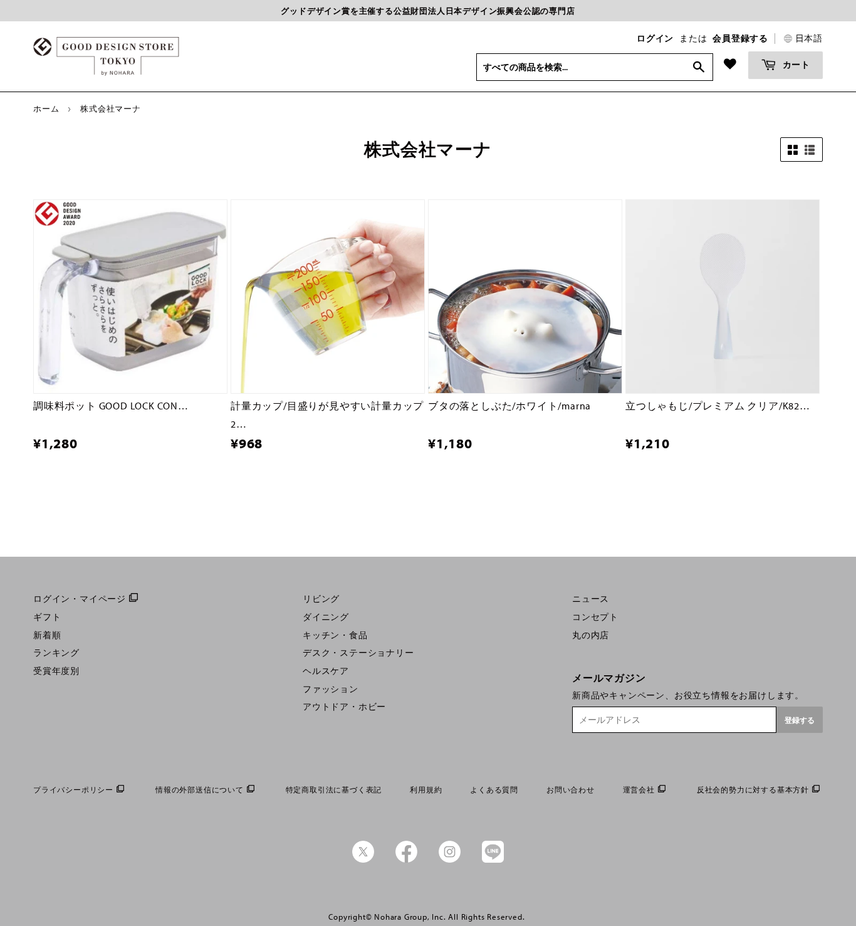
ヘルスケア (326, 670)
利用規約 (426, 789)
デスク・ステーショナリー (358, 652)
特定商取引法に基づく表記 (334, 789)
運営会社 (639, 789)
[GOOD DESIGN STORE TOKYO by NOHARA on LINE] (493, 859)
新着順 (47, 635)
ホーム (46, 108)
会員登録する (740, 38)
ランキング (56, 652)
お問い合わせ (570, 789)
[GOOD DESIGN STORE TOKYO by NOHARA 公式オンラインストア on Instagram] (450, 859)
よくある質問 (494, 789)
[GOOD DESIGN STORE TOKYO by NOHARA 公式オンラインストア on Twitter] (363, 859)
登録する (800, 720)
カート (795, 64)
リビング (321, 598)
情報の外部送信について (199, 789)
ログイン (655, 38)
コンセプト (595, 617)
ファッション (330, 689)
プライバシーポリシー (73, 789)
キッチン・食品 (335, 635)
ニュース (590, 598)
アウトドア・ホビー (344, 706)
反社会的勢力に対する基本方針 (753, 789)
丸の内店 (590, 635)
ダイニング (326, 617)
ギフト (47, 617)
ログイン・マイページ (79, 598)
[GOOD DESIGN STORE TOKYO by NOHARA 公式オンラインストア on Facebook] (406, 859)
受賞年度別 (56, 670)
